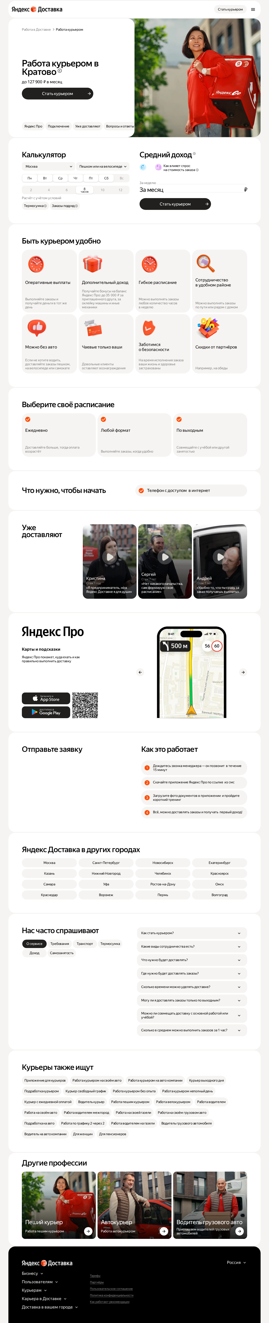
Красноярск (220, 873)
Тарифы (95, 1275)
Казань (49, 873)
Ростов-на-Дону (162, 884)
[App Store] (46, 698)
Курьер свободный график (86, 1091)
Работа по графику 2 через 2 (82, 1123)
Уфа (106, 884)
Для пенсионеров (112, 1134)
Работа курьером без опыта (134, 1091)
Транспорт (85, 944)
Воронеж (106, 895)
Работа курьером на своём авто (97, 1080)
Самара (49, 884)
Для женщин (82, 1134)
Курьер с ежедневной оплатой (47, 1102)
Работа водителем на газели (133, 1123)
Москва (49, 863)
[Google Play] (46, 712)
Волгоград (220, 895)
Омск (219, 884)
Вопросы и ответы (120, 126)
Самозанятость (62, 953)
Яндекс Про (33, 126)
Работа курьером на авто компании (155, 1080)
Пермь (163, 895)
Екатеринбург (220, 863)
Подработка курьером (41, 1091)
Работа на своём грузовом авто (182, 1113)
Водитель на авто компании (45, 1134)
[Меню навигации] (253, 9)
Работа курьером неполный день (187, 1091)
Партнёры (97, 1282)
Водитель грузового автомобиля (186, 1123)
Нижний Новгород (106, 873)
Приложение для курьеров (45, 1080)
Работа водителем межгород (86, 1113)
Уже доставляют (87, 126)
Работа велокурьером (173, 1102)
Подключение (58, 126)
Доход (34, 953)
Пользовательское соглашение (111, 1288)
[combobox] (47, 166)
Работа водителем (211, 1102)
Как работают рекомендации (109, 1301)
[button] (192, 933)
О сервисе (34, 944)
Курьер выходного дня (206, 1080)
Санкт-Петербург (106, 863)
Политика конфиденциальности (111, 1295)
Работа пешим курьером (130, 1102)
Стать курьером (230, 9)
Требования (59, 944)
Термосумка (110, 944)
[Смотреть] (110, 561)
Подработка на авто (39, 1123)
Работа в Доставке (36, 30)
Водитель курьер (91, 1102)
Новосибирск (163, 863)
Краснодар (49, 895)
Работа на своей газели (133, 1113)
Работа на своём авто (40, 1113)
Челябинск (163, 873)
